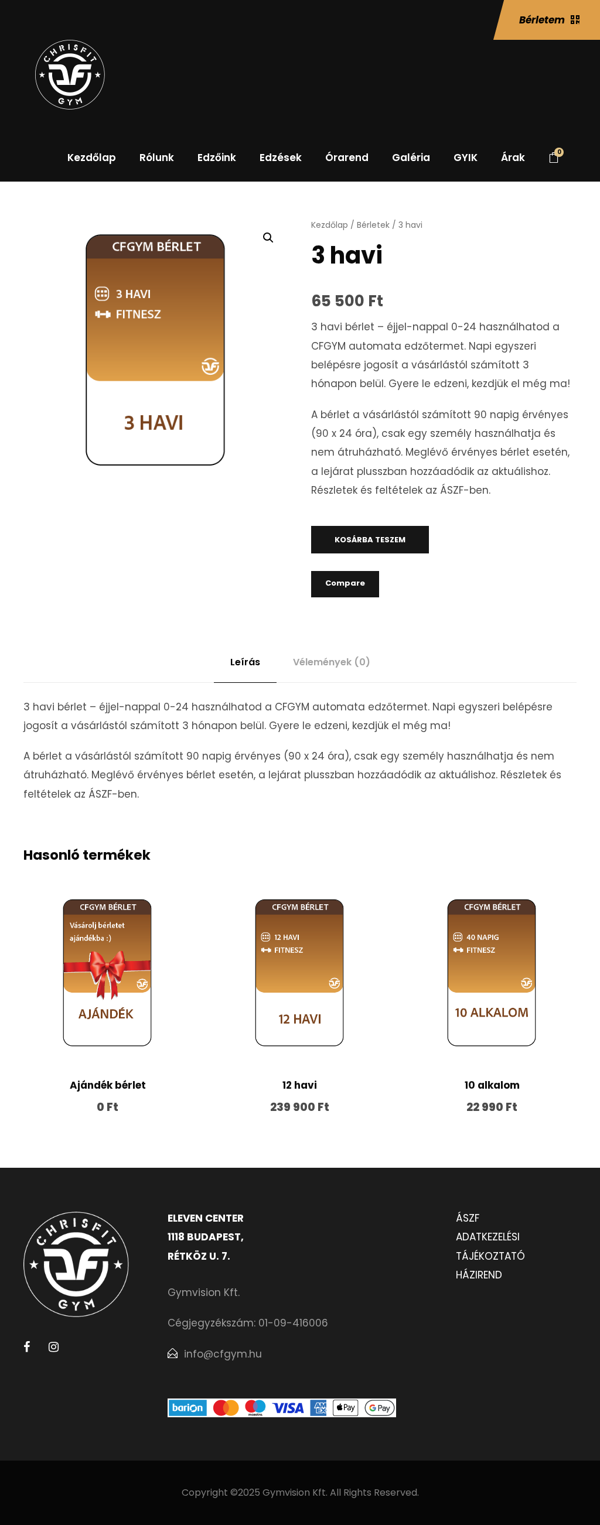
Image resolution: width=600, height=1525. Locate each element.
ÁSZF (467, 1218)
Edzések (281, 158)
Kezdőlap (91, 158)
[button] (268, 237)
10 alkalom (492, 1085)
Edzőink (216, 158)
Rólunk (156, 158)
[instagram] (54, 1347)
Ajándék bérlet (108, 1085)
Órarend (347, 158)
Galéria (411, 158)
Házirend (479, 1275)
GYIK (466, 158)
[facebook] (26, 1347)
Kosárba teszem (370, 539)
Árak (513, 158)
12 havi (299, 1085)
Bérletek (373, 225)
